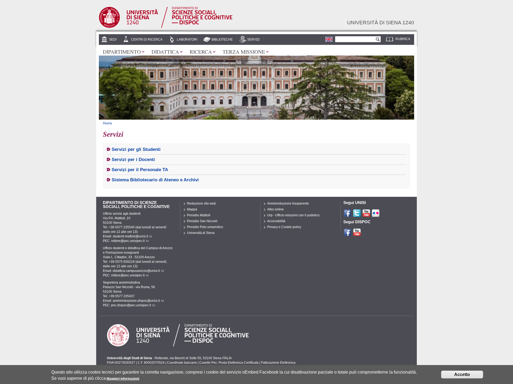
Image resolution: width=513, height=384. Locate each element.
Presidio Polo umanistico (205, 227)
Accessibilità (276, 221)
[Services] (328, 39)
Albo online (275, 209)
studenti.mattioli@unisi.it (130, 236)
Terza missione (244, 51)
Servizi (253, 39)
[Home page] (165, 27)
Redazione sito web (201, 203)
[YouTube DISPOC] (357, 234)
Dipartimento (122, 51)
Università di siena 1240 (380, 22)
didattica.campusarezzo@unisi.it (136, 271)
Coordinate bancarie (182, 363)
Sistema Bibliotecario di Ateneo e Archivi (155, 179)
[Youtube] (366, 215)
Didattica (165, 51)
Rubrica (402, 39)
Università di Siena (201, 233)
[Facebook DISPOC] (347, 234)
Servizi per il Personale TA (140, 169)
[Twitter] (357, 215)
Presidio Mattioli (198, 215)
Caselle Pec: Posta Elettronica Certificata (229, 363)
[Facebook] (347, 215)
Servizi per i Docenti (133, 159)
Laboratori (187, 39)
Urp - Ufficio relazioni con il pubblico (293, 215)
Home (107, 123)
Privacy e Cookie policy (284, 227)
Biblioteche (222, 39)
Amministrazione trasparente (288, 203)
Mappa (192, 209)
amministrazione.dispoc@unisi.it (136, 301)
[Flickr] (375, 215)
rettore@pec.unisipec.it (128, 241)
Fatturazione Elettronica (278, 363)
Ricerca (201, 51)
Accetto (462, 374)
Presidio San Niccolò (202, 221)
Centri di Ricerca (146, 39)
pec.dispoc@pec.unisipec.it (131, 305)
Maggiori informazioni (123, 379)
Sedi (112, 39)
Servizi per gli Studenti (136, 149)
